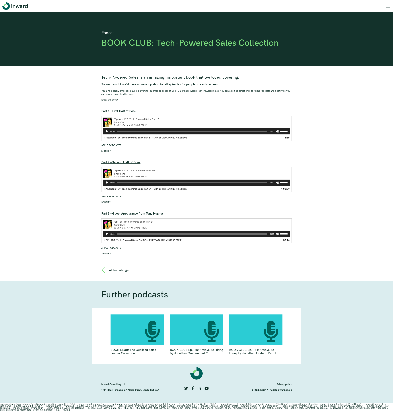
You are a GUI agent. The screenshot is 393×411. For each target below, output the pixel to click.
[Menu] (388, 6)
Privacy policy (284, 384)
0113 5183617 (260, 390)
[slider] (284, 131)
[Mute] (277, 131)
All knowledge (119, 270)
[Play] (107, 131)
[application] (196, 131)
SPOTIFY (106, 151)
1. (145, 137)
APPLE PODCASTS (111, 145)
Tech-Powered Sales (119, 77)
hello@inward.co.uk (281, 390)
